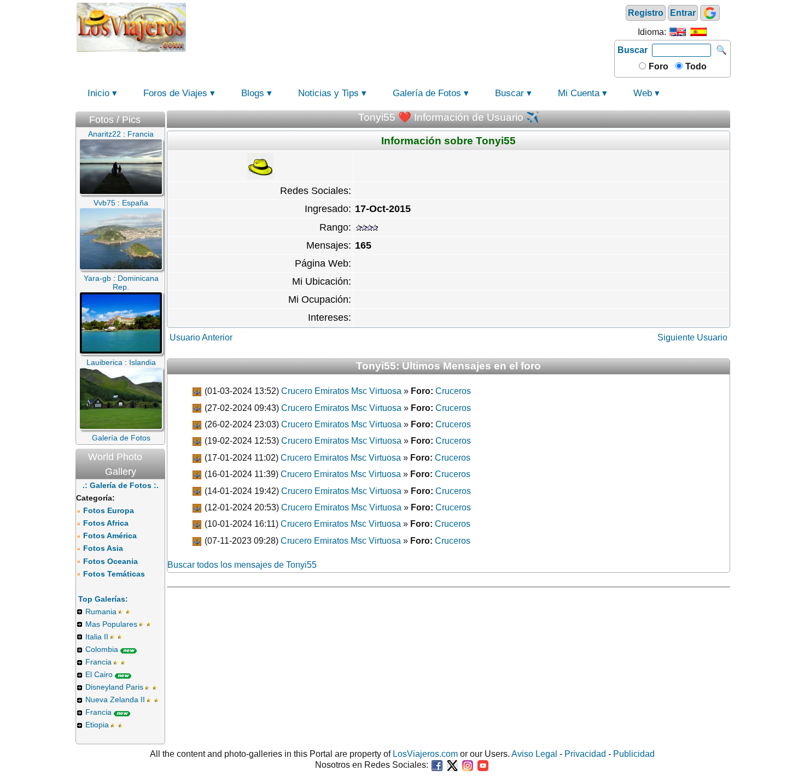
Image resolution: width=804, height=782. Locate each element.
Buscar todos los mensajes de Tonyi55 (242, 564)
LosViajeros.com (425, 754)
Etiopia (97, 724)
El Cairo (99, 674)
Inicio (98, 93)
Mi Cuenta (578, 93)
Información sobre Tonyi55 (448, 140)
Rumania (100, 611)
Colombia (101, 649)
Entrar (683, 12)
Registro (645, 12)
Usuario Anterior (201, 337)
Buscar (632, 50)
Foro (657, 66)
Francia (98, 661)
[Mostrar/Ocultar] (159, 117)
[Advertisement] (400, 26)
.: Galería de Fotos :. (121, 485)
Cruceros (453, 391)
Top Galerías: (103, 599)
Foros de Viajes (175, 93)
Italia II (96, 636)
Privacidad (585, 754)
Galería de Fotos (427, 93)
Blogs (252, 93)
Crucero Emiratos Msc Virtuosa (341, 391)
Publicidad (634, 754)
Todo (695, 66)
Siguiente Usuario (692, 337)
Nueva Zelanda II (115, 699)
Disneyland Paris (114, 687)
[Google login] (710, 13)
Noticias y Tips (328, 93)
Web (642, 93)
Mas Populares (111, 624)
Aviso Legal (534, 754)
